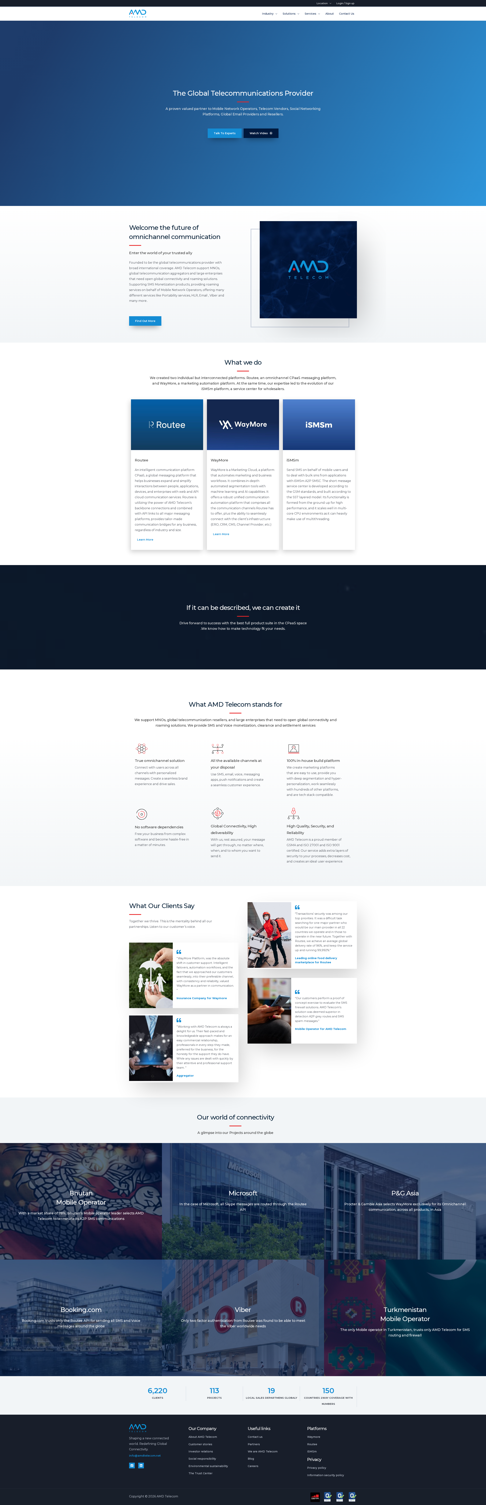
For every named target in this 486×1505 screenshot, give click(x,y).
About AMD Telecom (203, 1437)
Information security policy (325, 1475)
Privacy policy (316, 1468)
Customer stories (200, 1444)
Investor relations (201, 1451)
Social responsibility (202, 1458)
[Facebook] (132, 1465)
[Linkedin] (141, 1465)
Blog (251, 1458)
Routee (312, 1444)
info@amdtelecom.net (145, 1455)
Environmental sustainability (208, 1466)
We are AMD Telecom (263, 1451)
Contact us (255, 1437)
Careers (253, 1466)
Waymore (313, 1437)
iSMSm (312, 1451)
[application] (329, 3)
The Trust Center (200, 1473)
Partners (254, 1444)
